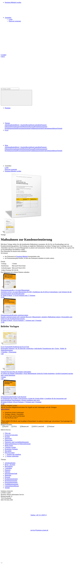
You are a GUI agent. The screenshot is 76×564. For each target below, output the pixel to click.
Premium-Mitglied (22, 256)
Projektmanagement (11, 128)
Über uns (7, 433)
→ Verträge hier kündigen (13, 454)
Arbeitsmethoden (10, 125)
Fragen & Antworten (11, 435)
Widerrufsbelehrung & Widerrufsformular (18, 444)
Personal (31, 126)
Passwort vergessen (15, 21)
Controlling (37, 125)
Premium (7, 108)
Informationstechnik (16, 126)
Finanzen (44, 125)
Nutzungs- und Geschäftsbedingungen (17, 442)
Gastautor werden (10, 447)
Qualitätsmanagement (36, 128)
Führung (7, 126)
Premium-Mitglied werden (13, 171)
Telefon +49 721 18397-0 (38, 515)
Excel (6, 130)
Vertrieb (59, 128)
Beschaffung (30, 125)
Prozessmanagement (23, 128)
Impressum (8, 438)
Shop (6, 145)
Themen (7, 123)
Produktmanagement (40, 126)
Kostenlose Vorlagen (11, 449)
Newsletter (8, 451)
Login (10, 19)
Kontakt (7, 437)
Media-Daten (9, 445)
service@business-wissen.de (39, 530)
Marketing (26, 126)
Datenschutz (8, 440)
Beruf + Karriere (20, 125)
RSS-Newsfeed (9, 452)
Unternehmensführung (50, 128)
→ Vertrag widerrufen (12, 456)
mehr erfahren (5, 409)
